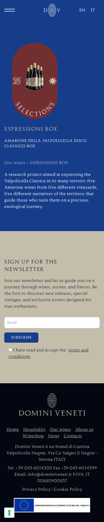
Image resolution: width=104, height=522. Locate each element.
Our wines (60, 429)
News (53, 436)
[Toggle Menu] (9, 10)
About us (84, 429)
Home (12, 429)
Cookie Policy (68, 489)
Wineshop (33, 436)
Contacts (73, 436)
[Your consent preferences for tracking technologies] (9, 513)
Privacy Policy (36, 489)
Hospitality (34, 429)
